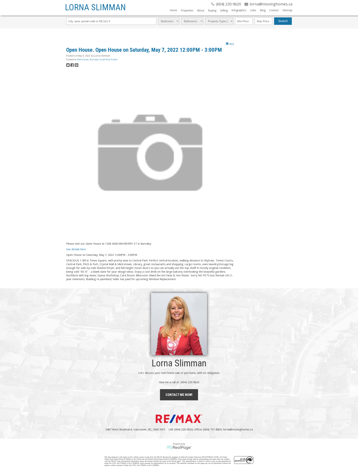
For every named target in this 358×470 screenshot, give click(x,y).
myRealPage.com (179, 447)
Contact (274, 10)
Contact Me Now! (179, 395)
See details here (76, 249)
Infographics (238, 10)
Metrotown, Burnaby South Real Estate (97, 59)
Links (253, 10)
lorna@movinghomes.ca (238, 429)
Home (173, 10)
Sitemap (287, 10)
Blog (263, 10)
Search (283, 21)
